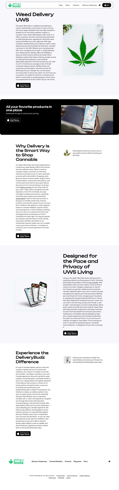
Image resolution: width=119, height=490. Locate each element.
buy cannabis (93, 282)
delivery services (26, 187)
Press (85, 461)
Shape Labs (52, 478)
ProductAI (61, 478)
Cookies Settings (84, 475)
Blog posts (77, 461)
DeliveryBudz (20, 199)
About (67, 5)
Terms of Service (72, 475)
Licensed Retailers (56, 461)
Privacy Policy (61, 475)
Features (76, 5)
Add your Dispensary (89, 5)
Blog (60, 5)
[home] (14, 5)
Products (68, 461)
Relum (68, 478)
